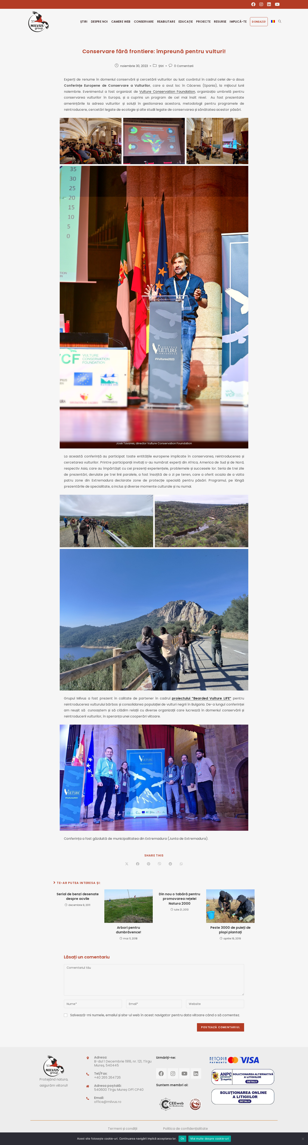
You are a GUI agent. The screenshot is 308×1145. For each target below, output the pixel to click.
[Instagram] (173, 1073)
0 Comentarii (183, 66)
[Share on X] (127, 864)
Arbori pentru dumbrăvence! (128, 930)
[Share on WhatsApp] (181, 864)
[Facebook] (161, 1073)
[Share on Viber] (159, 864)
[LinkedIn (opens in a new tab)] (269, 4)
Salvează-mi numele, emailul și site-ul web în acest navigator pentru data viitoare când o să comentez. (155, 1015)
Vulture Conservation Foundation (167, 91)
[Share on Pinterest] (148, 864)
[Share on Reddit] (170, 864)
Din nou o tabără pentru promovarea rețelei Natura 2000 (179, 899)
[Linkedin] (196, 1073)
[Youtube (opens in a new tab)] (276, 4)
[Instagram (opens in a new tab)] (261, 4)
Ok (182, 1138)
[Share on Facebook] (137, 864)
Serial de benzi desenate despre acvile (78, 896)
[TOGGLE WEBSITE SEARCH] (280, 21)
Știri (161, 66)
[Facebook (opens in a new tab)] (253, 4)
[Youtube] (184, 1073)
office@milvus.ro (107, 1101)
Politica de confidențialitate (185, 1128)
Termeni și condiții (122, 1128)
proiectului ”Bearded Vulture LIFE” (201, 698)
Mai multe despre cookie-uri (209, 1138)
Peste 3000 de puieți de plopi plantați (230, 930)
